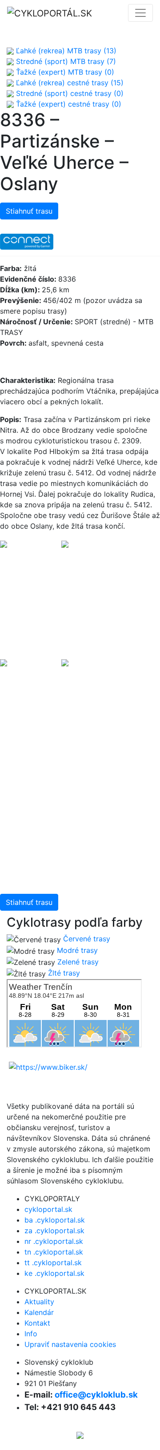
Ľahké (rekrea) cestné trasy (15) (69, 82)
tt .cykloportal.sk (53, 1262)
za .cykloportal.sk (54, 1230)
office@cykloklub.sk (96, 1395)
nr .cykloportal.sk (53, 1241)
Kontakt (37, 1323)
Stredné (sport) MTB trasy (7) (65, 61)
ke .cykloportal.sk (54, 1273)
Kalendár (39, 1312)
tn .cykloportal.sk (53, 1251)
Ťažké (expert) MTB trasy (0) (64, 72)
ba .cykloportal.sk (54, 1219)
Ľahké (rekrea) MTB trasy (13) (65, 50)
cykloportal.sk (48, 1209)
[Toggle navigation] (140, 13)
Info (30, 1333)
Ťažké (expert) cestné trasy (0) (67, 104)
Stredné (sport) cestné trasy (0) (69, 93)
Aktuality (39, 1301)
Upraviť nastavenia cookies (70, 1344)
